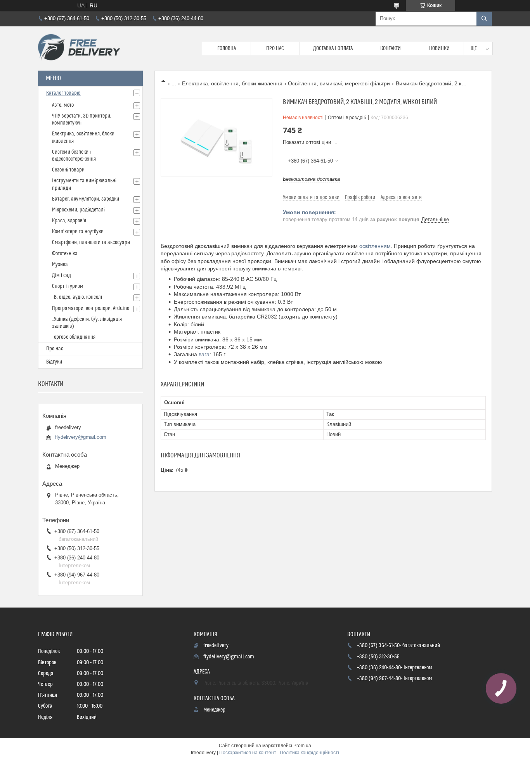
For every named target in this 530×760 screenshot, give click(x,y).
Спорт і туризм (67, 286)
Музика (60, 264)
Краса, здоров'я (69, 221)
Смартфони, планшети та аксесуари (91, 242)
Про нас (275, 48)
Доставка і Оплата (333, 48)
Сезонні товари (68, 170)
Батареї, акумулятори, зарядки (85, 199)
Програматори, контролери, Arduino (90, 308)
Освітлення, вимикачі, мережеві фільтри (339, 83)
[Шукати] (484, 19)
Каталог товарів (63, 93)
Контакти (390, 48)
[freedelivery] (79, 48)
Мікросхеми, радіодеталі (78, 210)
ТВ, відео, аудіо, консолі (77, 297)
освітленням (375, 246)
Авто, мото (63, 105)
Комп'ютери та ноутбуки (78, 232)
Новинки (439, 48)
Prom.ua (302, 745)
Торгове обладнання (73, 337)
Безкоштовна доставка (311, 179)
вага (204, 354)
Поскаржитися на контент (247, 752)
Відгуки (54, 362)
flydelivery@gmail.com (80, 437)
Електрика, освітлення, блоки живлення (232, 83)
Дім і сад (61, 275)
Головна (226, 48)
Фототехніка (65, 254)
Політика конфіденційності (309, 752)
